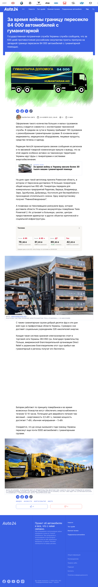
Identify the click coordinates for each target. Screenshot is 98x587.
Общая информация (74, 555)
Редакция (71, 567)
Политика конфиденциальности (78, 575)
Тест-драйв (41, 9)
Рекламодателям (73, 559)
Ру (93, 9)
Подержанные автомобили (72, 9)
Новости (32, 9)
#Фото (50, 501)
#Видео (19, 501)
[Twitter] (9, 581)
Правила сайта (72, 563)
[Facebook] (4, 581)
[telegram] (17, 111)
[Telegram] (18, 581)
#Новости (28, 501)
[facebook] (22, 111)
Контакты (71, 571)
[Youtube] (13, 581)
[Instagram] (22, 581)
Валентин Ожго (28, 117)
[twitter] (26, 111)
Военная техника (54, 9)
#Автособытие (40, 501)
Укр (87, 9)
